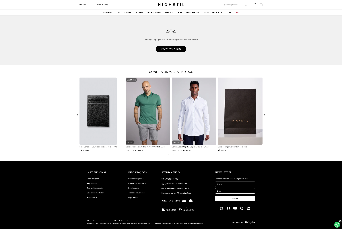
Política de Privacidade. (121, 221)
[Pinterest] (242, 208)
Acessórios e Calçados (213, 12)
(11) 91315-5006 (171, 179)
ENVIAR (235, 198)
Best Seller (131, 80)
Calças (179, 12)
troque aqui (103, 5)
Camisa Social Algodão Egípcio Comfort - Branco (190, 147)
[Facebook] (228, 208)
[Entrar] (255, 5)
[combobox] (234, 4)
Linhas (228, 12)
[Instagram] (222, 208)
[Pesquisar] (246, 5)
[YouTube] (235, 208)
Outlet (237, 12)
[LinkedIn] (248, 208)
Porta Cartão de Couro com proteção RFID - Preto (98, 147)
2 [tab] (171, 155)
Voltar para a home (171, 49)
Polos (118, 12)
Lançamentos (107, 12)
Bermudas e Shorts (193, 12)
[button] (261, 5)
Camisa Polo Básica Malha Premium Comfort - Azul (145, 147)
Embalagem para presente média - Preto (233, 147)
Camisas (127, 12)
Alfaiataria (168, 12)
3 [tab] (173, 155)
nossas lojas (86, 5)
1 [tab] (168, 155)
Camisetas (139, 12)
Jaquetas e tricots (154, 12)
